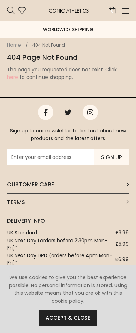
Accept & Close (68, 318)
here (12, 77)
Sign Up (111, 157)
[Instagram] (90, 112)
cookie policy (67, 301)
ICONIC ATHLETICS (68, 10)
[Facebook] (45, 112)
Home (14, 45)
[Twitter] (68, 112)
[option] (68, 29)
